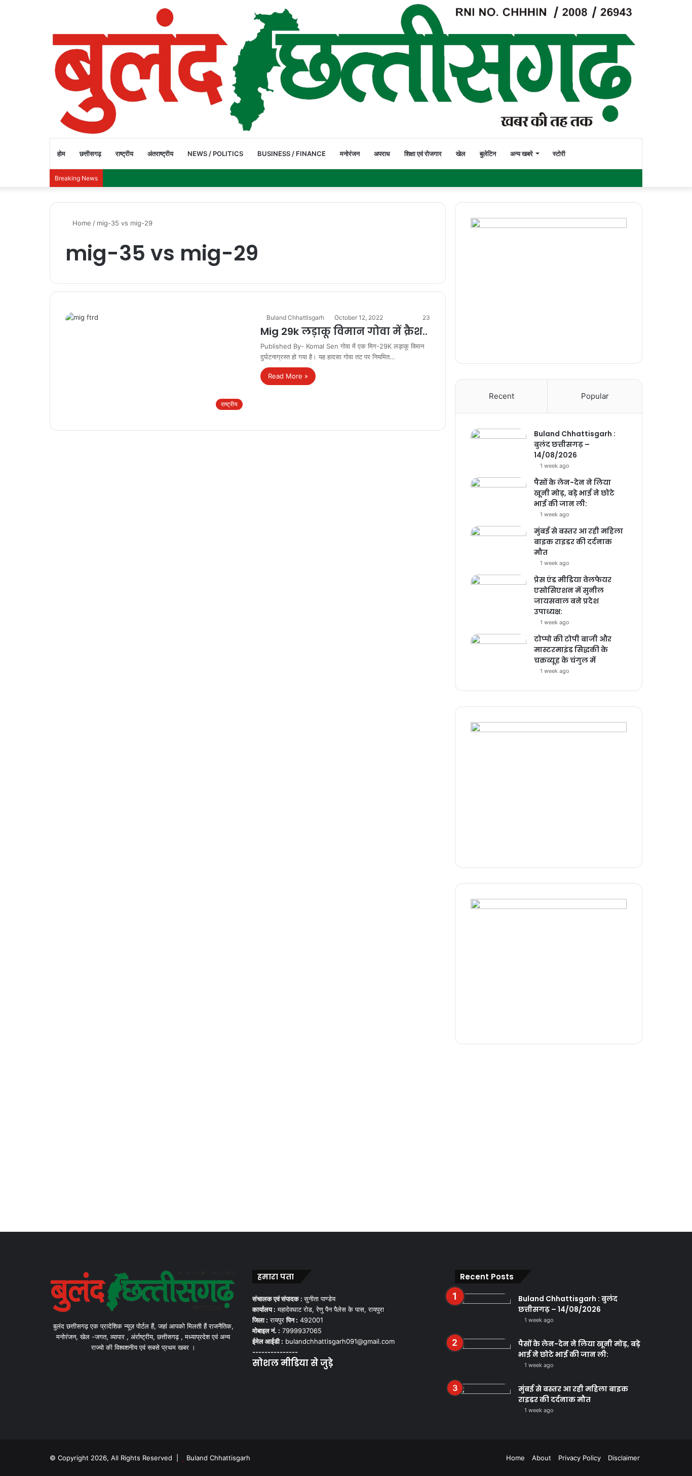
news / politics (215, 153)
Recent (501, 396)
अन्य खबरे (521, 153)
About (541, 1458)
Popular (595, 396)
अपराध (382, 153)
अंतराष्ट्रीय (160, 153)
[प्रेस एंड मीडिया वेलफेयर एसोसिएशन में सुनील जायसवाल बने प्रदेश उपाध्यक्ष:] (498, 594)
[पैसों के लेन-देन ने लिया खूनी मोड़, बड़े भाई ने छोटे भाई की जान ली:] (498, 496)
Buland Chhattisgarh (295, 317)
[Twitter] (270, 1383)
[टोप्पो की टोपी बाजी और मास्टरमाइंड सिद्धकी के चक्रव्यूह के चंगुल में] (498, 653)
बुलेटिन (488, 153)
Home (80, 223)
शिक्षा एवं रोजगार (423, 153)
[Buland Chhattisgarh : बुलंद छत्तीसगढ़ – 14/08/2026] (498, 448)
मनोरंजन (350, 153)
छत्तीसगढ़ (90, 153)
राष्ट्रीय (124, 153)
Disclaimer (624, 1458)
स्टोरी (559, 153)
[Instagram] (295, 1383)
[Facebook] (258, 1383)
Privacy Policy (579, 1458)
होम (61, 153)
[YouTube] (283, 1383)
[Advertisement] (346, 1135)
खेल (461, 153)
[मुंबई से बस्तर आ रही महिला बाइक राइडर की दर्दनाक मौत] (498, 545)
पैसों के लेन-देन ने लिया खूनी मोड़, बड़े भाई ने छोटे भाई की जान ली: (574, 493)
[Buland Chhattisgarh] (346, 69)
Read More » (288, 376)
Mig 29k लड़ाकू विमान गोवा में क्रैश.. (344, 331)
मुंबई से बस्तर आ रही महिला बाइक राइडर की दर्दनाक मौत (578, 541)
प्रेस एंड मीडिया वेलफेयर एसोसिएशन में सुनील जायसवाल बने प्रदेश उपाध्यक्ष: (572, 596)
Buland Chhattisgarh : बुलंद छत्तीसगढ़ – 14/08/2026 (575, 444)
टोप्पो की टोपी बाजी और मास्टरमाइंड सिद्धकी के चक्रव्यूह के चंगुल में (572, 649)
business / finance (291, 153)
